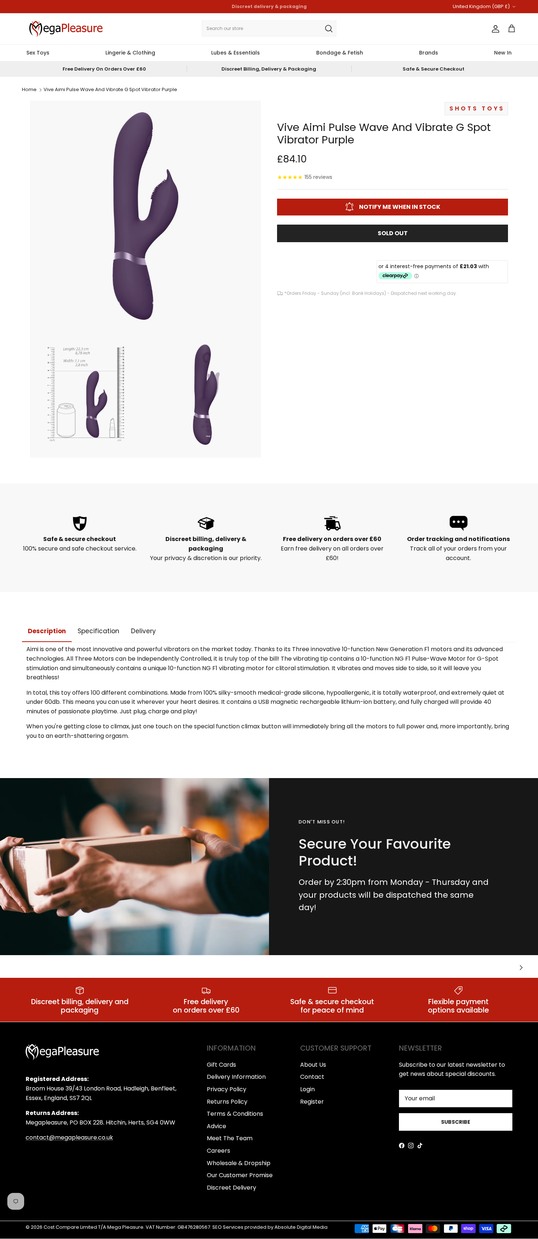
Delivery (143, 631)
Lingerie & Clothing (130, 52)
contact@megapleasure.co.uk (69, 1137)
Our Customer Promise (240, 1175)
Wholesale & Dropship (238, 1163)
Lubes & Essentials (235, 52)
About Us (313, 1064)
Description (47, 631)
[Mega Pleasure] (65, 29)
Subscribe (455, 1122)
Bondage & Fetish (339, 52)
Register (312, 1101)
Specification (98, 631)
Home (29, 89)
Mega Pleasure (125, 1227)
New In (503, 52)
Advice (216, 1126)
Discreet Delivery (231, 1187)
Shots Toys (477, 108)
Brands (428, 52)
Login (307, 1089)
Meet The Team (230, 1138)
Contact (312, 1077)
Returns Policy (227, 1101)
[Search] (328, 28)
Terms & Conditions (235, 1114)
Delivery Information (236, 1077)
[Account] (494, 29)
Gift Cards (221, 1064)
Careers (218, 1150)
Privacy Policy (226, 1089)
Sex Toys (37, 52)
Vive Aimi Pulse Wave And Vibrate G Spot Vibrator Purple (110, 89)
